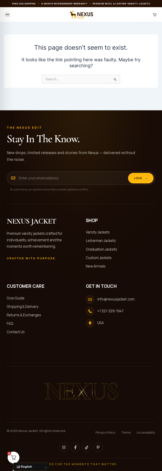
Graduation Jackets (103, 249)
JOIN (141, 178)
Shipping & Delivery (24, 306)
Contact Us (17, 331)
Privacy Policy (105, 432)
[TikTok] (86, 447)
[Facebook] (75, 447)
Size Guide (17, 298)
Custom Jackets (100, 257)
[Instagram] (64, 447)
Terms (126, 432)
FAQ (12, 323)
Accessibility (146, 432)
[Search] (144, 14)
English (26, 466)
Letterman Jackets (102, 240)
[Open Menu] (7, 14)
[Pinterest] (98, 447)
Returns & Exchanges (26, 315)
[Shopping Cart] (154, 14)
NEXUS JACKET (31, 221)
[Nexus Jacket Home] (81, 15)
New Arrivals (97, 266)
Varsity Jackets (99, 232)
